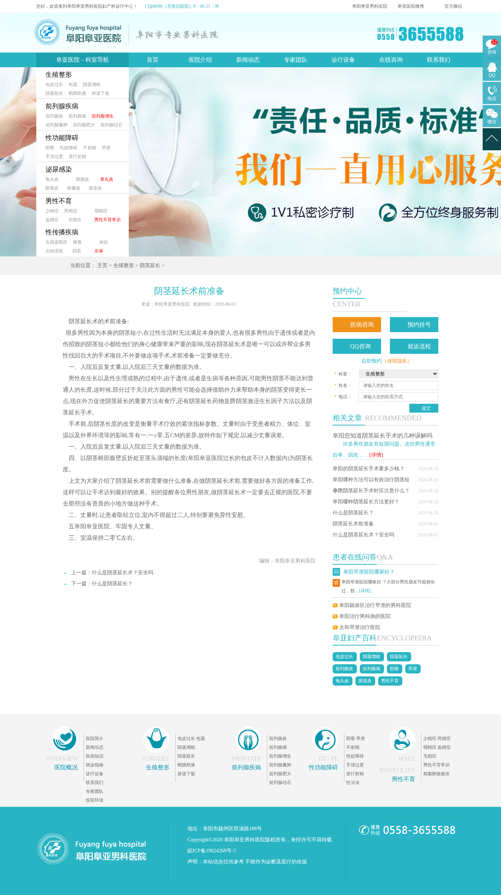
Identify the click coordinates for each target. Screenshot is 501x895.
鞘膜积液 (77, 93)
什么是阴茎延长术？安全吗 (363, 535)
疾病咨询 (362, 324)
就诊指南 (94, 765)
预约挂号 (419, 324)
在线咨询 (391, 60)
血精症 (52, 219)
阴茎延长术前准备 (353, 523)
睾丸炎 (106, 179)
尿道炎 (95, 188)
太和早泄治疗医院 (359, 627)
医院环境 (94, 800)
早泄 (106, 147)
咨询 (491, 52)
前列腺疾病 (61, 106)
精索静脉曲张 (436, 773)
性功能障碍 (61, 137)
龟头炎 (52, 179)
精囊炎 (73, 188)
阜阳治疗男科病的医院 (365, 616)
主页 (102, 265)
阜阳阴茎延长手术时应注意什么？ (371, 490)
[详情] (376, 455)
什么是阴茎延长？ (353, 512)
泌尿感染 (58, 169)
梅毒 (77, 242)
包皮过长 (54, 84)
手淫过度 (54, 156)
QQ (492, 75)
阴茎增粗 (91, 84)
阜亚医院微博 (411, 6)
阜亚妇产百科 (355, 638)
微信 (491, 121)
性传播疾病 (61, 232)
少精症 (52, 210)
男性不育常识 (107, 219)
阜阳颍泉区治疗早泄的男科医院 (375, 605)
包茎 (73, 84)
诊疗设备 (343, 60)
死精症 (70, 210)
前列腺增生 (103, 116)
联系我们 (438, 60)
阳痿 (49, 147)
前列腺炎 (54, 116)
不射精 (89, 147)
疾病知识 (94, 756)
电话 (491, 98)
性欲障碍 (68, 147)
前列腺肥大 (84, 124)
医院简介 (94, 738)
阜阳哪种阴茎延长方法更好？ (366, 501)
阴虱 (77, 251)
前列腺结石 (111, 124)
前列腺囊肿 (56, 124)
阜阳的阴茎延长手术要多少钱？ (369, 468)
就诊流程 (419, 346)
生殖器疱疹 (56, 242)
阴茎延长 (54, 93)
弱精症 (101, 210)
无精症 (74, 219)
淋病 (103, 242)
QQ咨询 (360, 346)
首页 (152, 60)
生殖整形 (58, 74)
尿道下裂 (100, 93)
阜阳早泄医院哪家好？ (369, 572)
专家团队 (295, 60)
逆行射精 (77, 156)
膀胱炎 (82, 179)
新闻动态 (248, 60)
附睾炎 (52, 188)
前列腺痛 (77, 116)
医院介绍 (200, 60)
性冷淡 (352, 782)
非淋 (98, 251)
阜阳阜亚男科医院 (369, 6)
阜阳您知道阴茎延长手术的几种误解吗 (382, 435)
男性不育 (58, 201)
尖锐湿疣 (54, 251)
